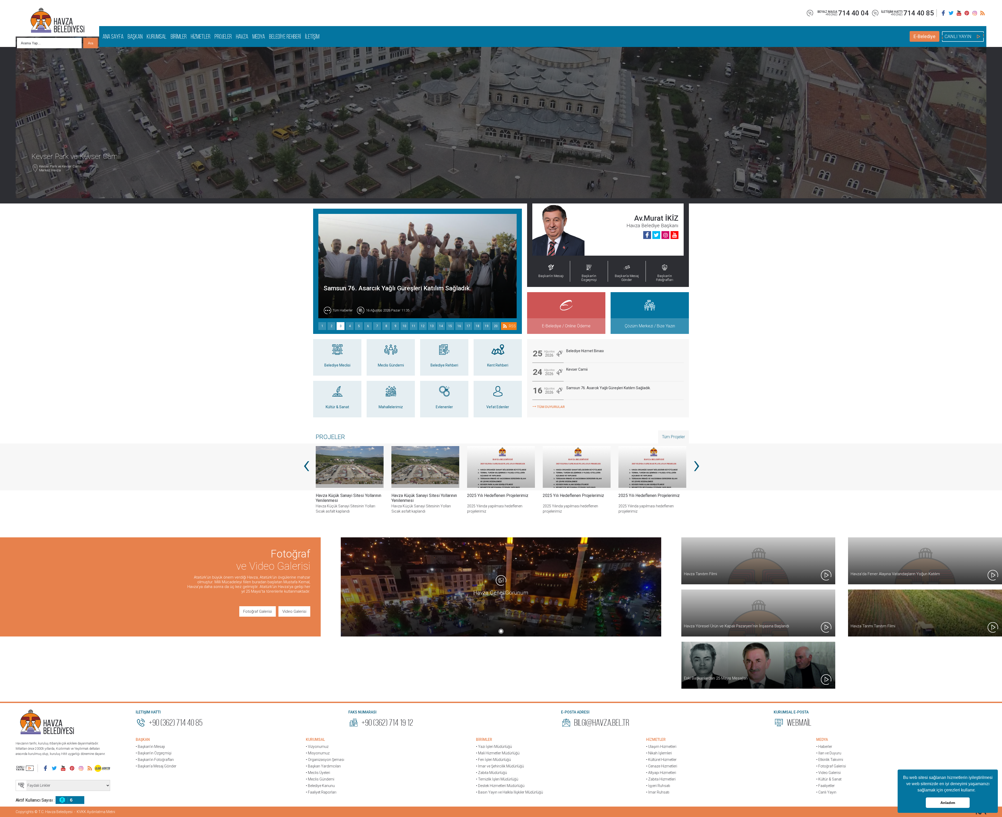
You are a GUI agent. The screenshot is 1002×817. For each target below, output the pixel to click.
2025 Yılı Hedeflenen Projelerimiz (422, 495)
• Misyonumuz (318, 753)
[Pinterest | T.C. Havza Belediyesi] (967, 13)
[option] (425, 483)
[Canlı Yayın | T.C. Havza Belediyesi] (25, 768)
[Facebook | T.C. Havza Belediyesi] (943, 13)
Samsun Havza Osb (351, 288)
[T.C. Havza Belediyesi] (47, 723)
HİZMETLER (200, 36)
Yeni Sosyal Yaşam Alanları (642, 495)
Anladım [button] (947, 803)
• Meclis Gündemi (320, 779)
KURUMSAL (156, 36)
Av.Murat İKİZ (656, 218)
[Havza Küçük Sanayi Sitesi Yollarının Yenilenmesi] (350, 467)
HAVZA (242, 36)
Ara (90, 43)
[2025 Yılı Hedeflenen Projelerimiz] (425, 467)
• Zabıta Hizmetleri (661, 779)
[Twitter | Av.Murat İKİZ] (656, 235)
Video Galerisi (294, 611)
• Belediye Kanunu (320, 786)
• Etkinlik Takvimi (829, 760)
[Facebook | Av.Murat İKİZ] (647, 235)
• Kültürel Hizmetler (661, 760)
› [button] (696, 464)
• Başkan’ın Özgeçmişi (153, 753)
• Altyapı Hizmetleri (661, 773)
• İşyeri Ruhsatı (658, 786)
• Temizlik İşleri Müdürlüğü (497, 779)
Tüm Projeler (673, 436)
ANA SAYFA (113, 36)
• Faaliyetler (825, 786)
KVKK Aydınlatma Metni (96, 812)
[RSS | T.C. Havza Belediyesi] (982, 13)
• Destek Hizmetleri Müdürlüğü (500, 786)
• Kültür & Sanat (829, 779)
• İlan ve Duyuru (828, 753)
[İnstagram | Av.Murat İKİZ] (665, 235)
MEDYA (258, 36)
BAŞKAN (135, 36)
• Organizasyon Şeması (325, 760)
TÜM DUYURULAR (548, 406)
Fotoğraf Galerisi (257, 611)
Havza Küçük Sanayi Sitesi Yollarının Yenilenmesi (348, 498)
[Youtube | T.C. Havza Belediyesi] (959, 13)
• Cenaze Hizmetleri (661, 766)
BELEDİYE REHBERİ (285, 36)
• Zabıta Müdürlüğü (491, 773)
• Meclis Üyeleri (318, 773)
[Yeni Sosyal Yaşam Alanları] (652, 467)
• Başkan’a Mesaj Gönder (156, 766)
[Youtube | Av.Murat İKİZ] (674, 235)
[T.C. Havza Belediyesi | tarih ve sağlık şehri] (57, 21)
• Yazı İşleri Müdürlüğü (494, 746)
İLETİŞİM (312, 36)
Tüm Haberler (343, 310)
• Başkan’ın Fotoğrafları (155, 760)
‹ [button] (306, 464)
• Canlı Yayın (826, 792)
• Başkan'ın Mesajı (150, 746)
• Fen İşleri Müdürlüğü (493, 760)
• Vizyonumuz (317, 746)
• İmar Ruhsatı (657, 792)
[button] (977, 790)
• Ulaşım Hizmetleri (661, 746)
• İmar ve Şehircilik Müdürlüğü (500, 766)
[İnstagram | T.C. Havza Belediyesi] (975, 13)
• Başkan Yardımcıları (323, 766)
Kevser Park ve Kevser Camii (60, 184)
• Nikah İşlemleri (659, 753)
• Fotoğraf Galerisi (831, 766)
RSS (512, 326)
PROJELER (223, 36)
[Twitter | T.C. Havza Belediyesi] (951, 13)
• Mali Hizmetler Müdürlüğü (498, 753)
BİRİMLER (179, 36)
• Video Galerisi (828, 773)
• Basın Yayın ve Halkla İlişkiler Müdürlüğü (509, 792)
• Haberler (824, 746)
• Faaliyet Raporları (321, 792)
